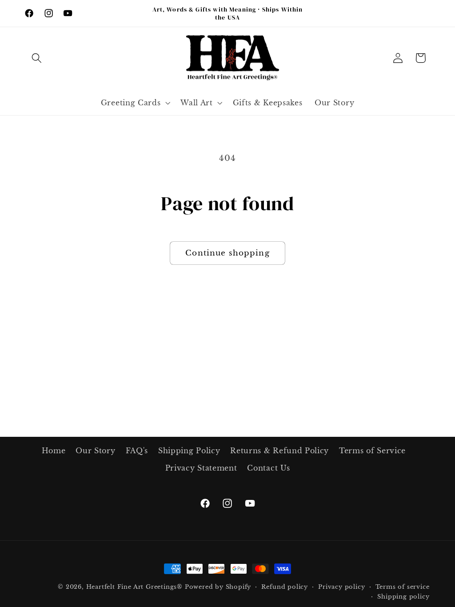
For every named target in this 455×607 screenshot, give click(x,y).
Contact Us (268, 467)
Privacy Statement (201, 467)
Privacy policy (341, 586)
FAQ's (137, 450)
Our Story (95, 450)
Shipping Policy (189, 450)
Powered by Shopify (218, 586)
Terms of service (402, 586)
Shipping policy (403, 596)
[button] (37, 58)
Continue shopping (227, 253)
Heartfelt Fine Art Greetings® (134, 586)
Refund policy (284, 586)
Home (54, 450)
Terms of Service (372, 450)
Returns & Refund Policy (279, 450)
